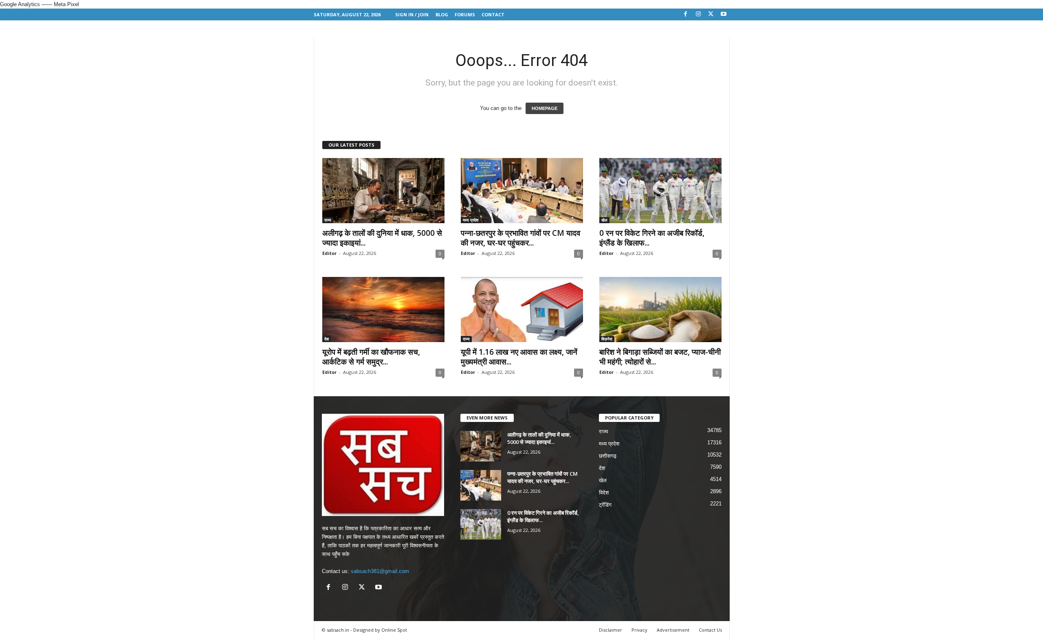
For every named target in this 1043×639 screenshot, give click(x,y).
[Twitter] (711, 14)
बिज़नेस (606, 339)
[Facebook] (686, 14)
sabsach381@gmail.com (380, 571)
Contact (493, 14)
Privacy (639, 630)
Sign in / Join (412, 14)
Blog (442, 14)
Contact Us (710, 630)
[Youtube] (723, 14)
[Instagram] (698, 14)
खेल (604, 220)
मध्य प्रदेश (470, 220)
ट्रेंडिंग (605, 505)
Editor (329, 253)
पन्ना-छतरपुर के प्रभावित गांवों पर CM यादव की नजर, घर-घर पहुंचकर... (520, 238)
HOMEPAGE (544, 108)
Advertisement (673, 630)
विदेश (604, 493)
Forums (465, 14)
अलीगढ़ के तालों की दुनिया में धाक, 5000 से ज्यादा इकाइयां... (382, 238)
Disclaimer (610, 630)
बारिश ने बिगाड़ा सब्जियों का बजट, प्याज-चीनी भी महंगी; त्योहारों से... (660, 357)
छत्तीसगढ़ (607, 456)
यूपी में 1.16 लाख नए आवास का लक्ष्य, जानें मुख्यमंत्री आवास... (519, 357)
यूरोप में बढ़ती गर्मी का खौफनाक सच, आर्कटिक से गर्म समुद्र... (371, 357)
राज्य (327, 220)
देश (326, 339)
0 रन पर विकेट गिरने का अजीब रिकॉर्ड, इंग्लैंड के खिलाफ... (651, 238)
